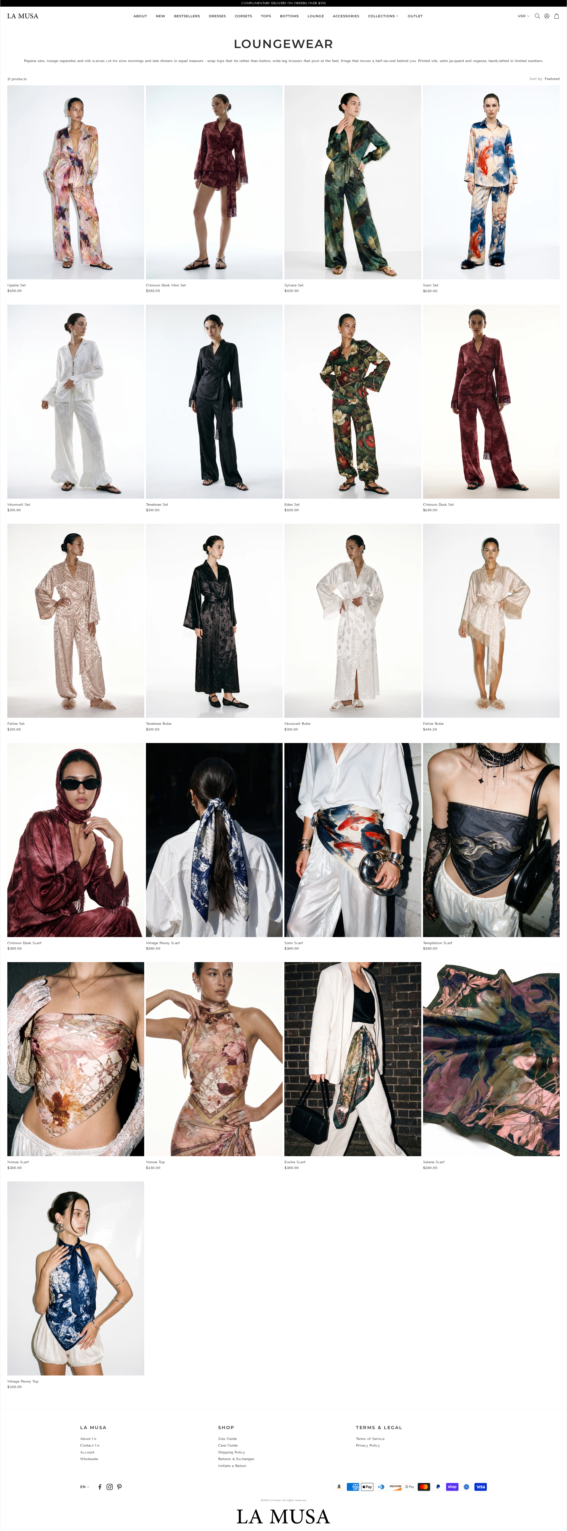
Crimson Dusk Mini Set (166, 285)
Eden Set (292, 504)
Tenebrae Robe (158, 724)
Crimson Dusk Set (438, 504)
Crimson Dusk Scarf (24, 943)
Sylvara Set (293, 285)
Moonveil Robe (297, 724)
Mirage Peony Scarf (163, 943)
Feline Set (16, 724)
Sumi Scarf (293, 943)
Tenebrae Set (157, 504)
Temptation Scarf (437, 943)
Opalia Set (16, 285)
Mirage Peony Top (23, 1381)
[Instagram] (110, 1487)
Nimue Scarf (18, 1162)
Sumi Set (430, 285)
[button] (537, 16)
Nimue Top (155, 1162)
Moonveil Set (18, 504)
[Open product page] (75, 182)
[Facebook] (100, 1487)
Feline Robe (433, 724)
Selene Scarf (434, 1162)
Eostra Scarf (294, 1162)
